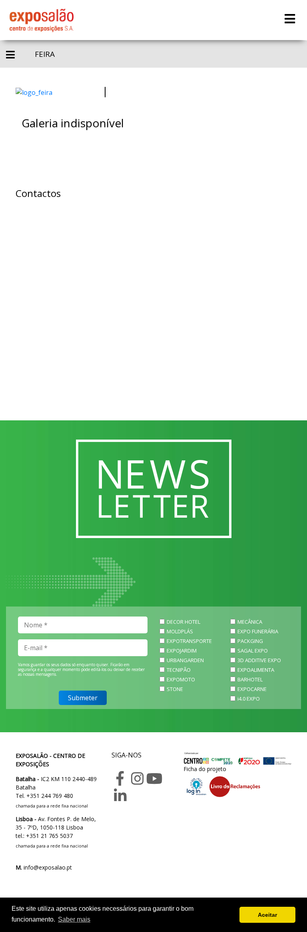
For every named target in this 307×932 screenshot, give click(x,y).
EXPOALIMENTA (255, 669)
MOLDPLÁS (180, 631)
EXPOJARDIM (182, 650)
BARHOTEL (250, 679)
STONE (175, 689)
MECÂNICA (249, 621)
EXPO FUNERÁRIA (257, 631)
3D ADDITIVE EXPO (259, 660)
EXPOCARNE (252, 689)
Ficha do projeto (204, 769)
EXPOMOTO (181, 679)
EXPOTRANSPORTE (189, 641)
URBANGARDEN (185, 660)
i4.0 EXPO (248, 698)
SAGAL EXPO (252, 650)
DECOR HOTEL (183, 621)
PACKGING (250, 641)
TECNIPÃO (179, 669)
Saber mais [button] (74, 919)
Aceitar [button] (267, 915)
